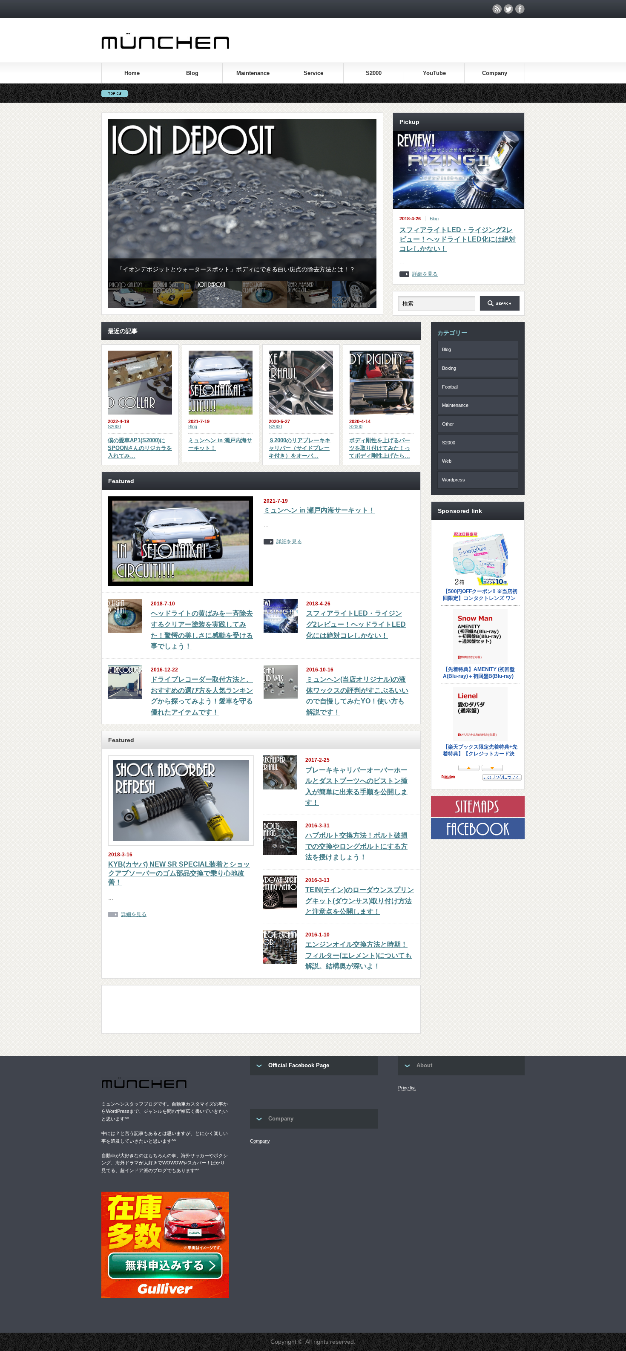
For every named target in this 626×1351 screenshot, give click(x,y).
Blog (192, 73)
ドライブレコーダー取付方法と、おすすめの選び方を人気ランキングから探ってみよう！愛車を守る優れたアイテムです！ (202, 696)
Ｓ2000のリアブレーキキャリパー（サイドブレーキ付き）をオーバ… (299, 448)
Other (448, 423)
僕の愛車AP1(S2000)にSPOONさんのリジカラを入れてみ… (140, 448)
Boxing (449, 368)
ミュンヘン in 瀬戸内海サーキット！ (220, 444)
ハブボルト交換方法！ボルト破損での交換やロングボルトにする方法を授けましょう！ (356, 846)
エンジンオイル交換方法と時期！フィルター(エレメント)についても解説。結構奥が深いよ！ (358, 955)
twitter (508, 9)
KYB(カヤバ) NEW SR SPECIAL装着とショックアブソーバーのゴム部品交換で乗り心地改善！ (179, 873)
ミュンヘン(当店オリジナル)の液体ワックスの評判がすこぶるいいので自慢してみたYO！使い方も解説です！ (357, 696)
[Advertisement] (263, 1011)
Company (494, 73)
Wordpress (453, 479)
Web (446, 461)
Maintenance (253, 73)
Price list (407, 1087)
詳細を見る (425, 274)
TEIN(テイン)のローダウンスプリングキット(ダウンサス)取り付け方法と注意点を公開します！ (359, 900)
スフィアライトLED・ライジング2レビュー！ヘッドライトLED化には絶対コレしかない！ (457, 239)
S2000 (374, 73)
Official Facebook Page (298, 1065)
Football (450, 386)
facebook (520, 9)
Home (132, 73)
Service (313, 73)
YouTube (434, 73)
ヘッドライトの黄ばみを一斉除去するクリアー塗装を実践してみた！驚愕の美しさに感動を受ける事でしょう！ (202, 630)
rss (497, 9)
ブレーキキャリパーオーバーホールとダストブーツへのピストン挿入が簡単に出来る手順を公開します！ (356, 786)
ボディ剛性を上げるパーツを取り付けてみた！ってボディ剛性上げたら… (379, 448)
